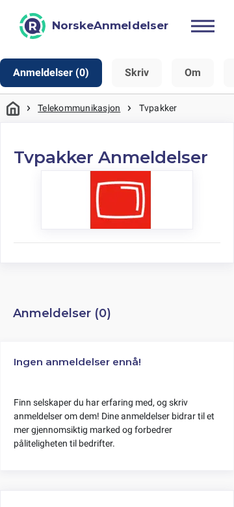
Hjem (13, 108)
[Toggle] (202, 26)
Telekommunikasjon (79, 108)
